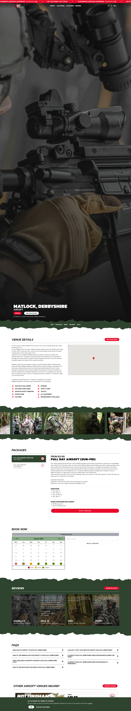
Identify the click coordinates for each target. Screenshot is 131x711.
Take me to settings (43, 707)
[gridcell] (16, 545)
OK (31, 707)
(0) (116, 6)
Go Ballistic (16, 316)
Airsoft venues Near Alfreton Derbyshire (33, 316)
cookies (90, 703)
